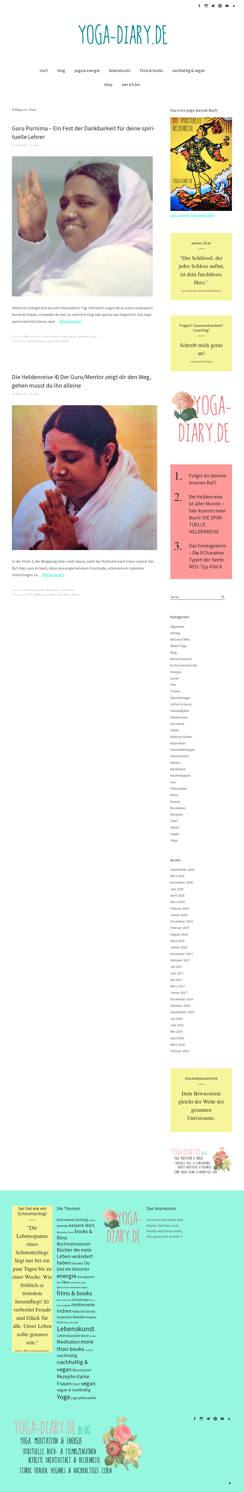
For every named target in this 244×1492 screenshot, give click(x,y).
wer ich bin (131, 84)
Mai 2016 (176, 1031)
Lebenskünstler (68, 1335)
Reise (174, 795)
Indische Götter (59, 336)
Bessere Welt (180, 639)
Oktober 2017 (180, 960)
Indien (45, 336)
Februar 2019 (179, 928)
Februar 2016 (179, 1051)
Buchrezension (181, 659)
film (59, 1282)
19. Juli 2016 (19, 145)
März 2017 (177, 986)
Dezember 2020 (181, 882)
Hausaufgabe (179, 710)
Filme (66, 1282)
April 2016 (177, 1038)
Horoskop (177, 724)
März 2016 (177, 1044)
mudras (89, 1350)
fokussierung (64, 1300)
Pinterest (220, 6)
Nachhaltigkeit (180, 775)
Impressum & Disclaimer (233, 6)
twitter (213, 6)
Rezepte (176, 814)
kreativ (79, 1317)
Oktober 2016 (180, 1005)
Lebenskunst (67, 590)
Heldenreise (52, 590)
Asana (92, 1220)
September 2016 (182, 1012)
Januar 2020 (178, 915)
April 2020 (177, 895)
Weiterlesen (70, 321)
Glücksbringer (180, 698)
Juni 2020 (176, 889)
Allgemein (177, 626)
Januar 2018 (178, 947)
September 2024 (182, 869)
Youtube (226, 6)
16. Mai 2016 (19, 394)
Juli (36, 145)
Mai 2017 (176, 980)
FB (199, 6)
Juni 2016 (176, 1025)
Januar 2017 (178, 992)
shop (108, 84)
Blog (173, 652)
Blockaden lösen (65, 1232)
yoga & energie (87, 70)
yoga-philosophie (83, 1398)
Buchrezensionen (74, 1244)
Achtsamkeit (66, 1219)
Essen (174, 678)
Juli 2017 (176, 967)
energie (50, 341)
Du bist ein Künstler (34, 590)
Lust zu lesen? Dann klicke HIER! (192, 215)
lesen (85, 1335)
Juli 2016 (176, 1019)
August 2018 (179, 934)
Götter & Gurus (32, 336)
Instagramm (206, 6)
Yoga (94, 336)
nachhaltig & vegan (188, 70)
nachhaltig (67, 1355)
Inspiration (177, 743)
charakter (77, 1263)
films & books (151, 70)
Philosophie (178, 788)
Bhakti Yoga (178, 646)
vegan (174, 834)
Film (173, 685)
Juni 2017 (176, 973)
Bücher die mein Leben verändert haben (75, 1256)
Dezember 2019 (181, 921)
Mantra (73, 336)
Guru (58, 341)
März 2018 (177, 941)
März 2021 (177, 876)
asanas (62, 1225)
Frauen (175, 691)
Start (174, 821)
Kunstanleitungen (182, 749)
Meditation (84, 336)
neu (173, 782)
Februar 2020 (179, 908)
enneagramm (86, 1277)
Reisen (175, 801)
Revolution (178, 808)
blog (61, 70)
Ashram (31, 341)
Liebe (93, 1336)
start (44, 70)
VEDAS (174, 827)
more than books (75, 1345)
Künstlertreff (71, 1322)
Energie (175, 672)
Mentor (76, 594)
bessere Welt (82, 1225)
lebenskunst (120, 70)
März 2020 (177, 902)
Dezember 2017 (181, 954)
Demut (40, 341)
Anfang (175, 633)
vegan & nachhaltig (74, 1389)
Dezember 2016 (181, 999)
